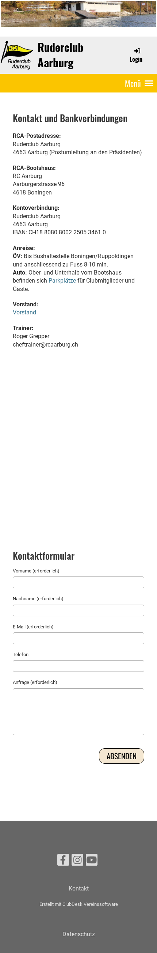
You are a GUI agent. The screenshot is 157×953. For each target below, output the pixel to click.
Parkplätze (62, 280)
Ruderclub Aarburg (60, 54)
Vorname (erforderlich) (36, 571)
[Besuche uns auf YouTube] (91, 862)
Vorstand (24, 312)
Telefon (20, 654)
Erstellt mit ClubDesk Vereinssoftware (78, 904)
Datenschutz (78, 934)
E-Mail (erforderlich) (33, 626)
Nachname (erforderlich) (38, 598)
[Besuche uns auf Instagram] (77, 862)
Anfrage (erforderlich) (35, 682)
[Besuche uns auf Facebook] (63, 862)
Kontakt (79, 888)
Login (136, 59)
